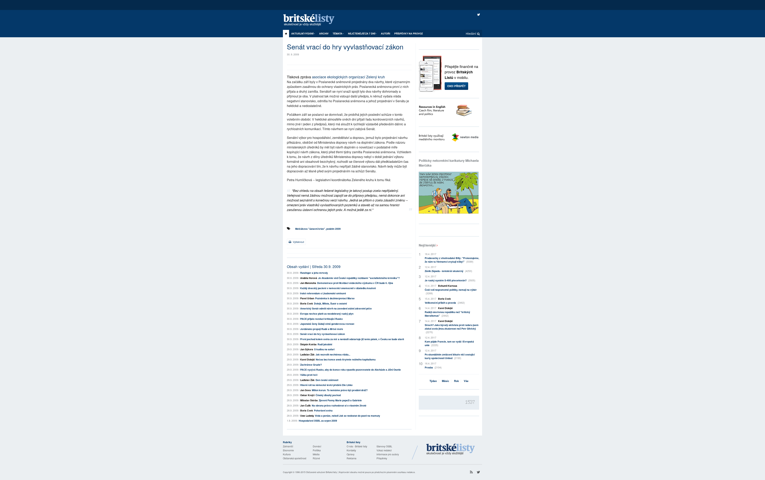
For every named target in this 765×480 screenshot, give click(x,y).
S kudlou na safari (324, 349)
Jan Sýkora (306, 349)
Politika (317, 450)
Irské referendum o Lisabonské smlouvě (323, 293)
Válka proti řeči (308, 375)
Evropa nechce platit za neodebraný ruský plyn (326, 313)
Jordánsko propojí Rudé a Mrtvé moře (321, 329)
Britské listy (313, 20)
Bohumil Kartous (447, 286)
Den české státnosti (327, 380)
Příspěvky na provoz (408, 33)
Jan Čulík (305, 405)
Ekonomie (288, 450)
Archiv (324, 33)
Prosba (433, 367)
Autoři (385, 33)
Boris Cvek (306, 303)
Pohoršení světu (323, 410)
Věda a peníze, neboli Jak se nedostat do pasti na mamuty (347, 415)
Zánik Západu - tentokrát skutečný (448, 271)
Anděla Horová (308, 278)
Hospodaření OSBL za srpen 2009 (318, 420)
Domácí (317, 446)
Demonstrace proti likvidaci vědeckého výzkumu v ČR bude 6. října (355, 283)
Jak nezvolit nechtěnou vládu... (333, 354)
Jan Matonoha (308, 283)
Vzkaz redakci (384, 450)
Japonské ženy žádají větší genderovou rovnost (327, 324)
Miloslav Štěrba (309, 400)
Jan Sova (305, 390)
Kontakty (351, 450)
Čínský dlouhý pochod (328, 395)
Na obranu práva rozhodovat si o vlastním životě (339, 405)
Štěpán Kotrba (308, 344)
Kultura (287, 454)
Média (316, 454)
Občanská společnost (294, 458)
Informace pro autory (388, 454)
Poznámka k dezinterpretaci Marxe (335, 298)
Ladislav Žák (307, 354)
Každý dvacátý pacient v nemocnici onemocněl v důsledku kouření (338, 288)
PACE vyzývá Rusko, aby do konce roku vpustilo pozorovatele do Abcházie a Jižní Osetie (350, 369)
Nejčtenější (427, 245)
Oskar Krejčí (307, 395)
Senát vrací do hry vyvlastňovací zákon (322, 334)
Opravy (350, 454)
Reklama (351, 458)
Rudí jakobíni (325, 344)
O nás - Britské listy (357, 446)
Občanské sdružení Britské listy (321, 472)
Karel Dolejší (307, 359)
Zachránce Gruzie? (311, 364)
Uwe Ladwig (307, 415)
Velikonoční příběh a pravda (445, 302)
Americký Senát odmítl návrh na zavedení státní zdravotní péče (336, 308)
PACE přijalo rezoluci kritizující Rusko (321, 319)
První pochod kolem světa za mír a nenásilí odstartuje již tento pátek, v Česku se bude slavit (352, 339)
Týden (433, 381)
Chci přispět (456, 86)
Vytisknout (298, 241)
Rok (456, 381)
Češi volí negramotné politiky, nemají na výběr (451, 291)
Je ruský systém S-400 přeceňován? (450, 280)
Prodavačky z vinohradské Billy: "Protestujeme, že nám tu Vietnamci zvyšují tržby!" (452, 259)
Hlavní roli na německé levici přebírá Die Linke (326, 385)
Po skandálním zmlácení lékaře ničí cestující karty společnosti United (450, 356)
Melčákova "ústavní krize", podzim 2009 (318, 229)
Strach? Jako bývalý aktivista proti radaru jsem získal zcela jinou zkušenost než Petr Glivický (452, 328)
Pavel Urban (307, 298)
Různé (316, 458)
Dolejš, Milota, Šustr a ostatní (330, 303)
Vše (466, 381)
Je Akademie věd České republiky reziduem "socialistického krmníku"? (359, 278)
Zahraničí (288, 446)
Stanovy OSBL (384, 446)
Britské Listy (450, 449)
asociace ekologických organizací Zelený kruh (348, 76)
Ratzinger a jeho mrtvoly (314, 273)
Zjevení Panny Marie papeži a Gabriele (340, 400)
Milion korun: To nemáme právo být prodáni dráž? (340, 390)
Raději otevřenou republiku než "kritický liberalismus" (447, 313)
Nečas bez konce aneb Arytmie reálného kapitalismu (346, 359)
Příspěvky (382, 458)
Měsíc (445, 381)
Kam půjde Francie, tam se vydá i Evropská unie (449, 343)
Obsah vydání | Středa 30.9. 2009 (313, 266)
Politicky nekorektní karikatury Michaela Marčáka (449, 163)
